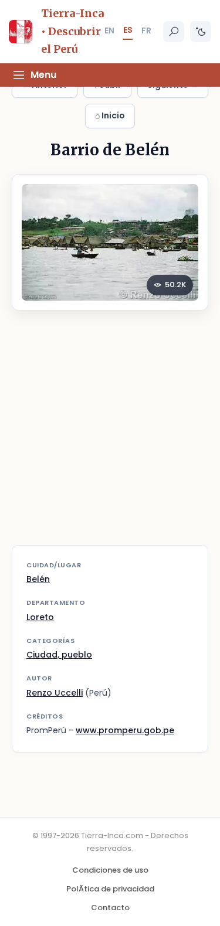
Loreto (40, 617)
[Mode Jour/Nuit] (200, 31)
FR (146, 30)
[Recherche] (173, 31)
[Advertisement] (110, 435)
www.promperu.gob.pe (125, 730)
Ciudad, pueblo (59, 655)
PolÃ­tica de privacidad (110, 888)
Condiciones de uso (110, 870)
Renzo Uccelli (54, 693)
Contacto (110, 907)
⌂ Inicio (110, 115)
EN (109, 30)
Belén (38, 579)
